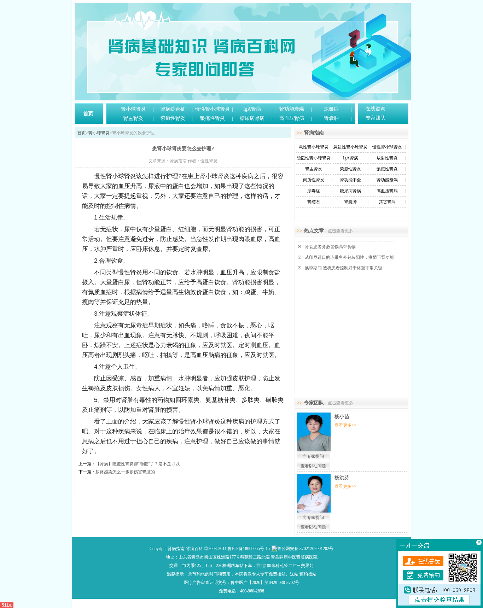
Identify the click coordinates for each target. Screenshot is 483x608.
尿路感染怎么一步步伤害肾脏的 (125, 471)
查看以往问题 (313, 465)
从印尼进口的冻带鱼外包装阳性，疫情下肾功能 (349, 257)
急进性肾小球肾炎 (350, 147)
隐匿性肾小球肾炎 (314, 158)
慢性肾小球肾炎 (212, 109)
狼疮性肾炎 (212, 118)
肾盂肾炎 (133, 118)
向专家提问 (313, 456)
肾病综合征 (173, 109)
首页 (88, 113)
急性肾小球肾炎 (313, 147)
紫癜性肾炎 (173, 118)
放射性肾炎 (387, 158)
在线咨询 (375, 108)
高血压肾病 (291, 118)
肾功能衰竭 (291, 109)
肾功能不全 (350, 179)
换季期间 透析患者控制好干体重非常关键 (343, 267)
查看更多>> (345, 425)
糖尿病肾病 (252, 118)
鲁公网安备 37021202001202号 (305, 548)
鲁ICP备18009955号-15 (249, 548)
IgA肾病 (252, 109)
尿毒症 (331, 109)
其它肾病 (387, 201)
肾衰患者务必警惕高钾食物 (330, 246)
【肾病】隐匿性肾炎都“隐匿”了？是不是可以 (137, 463)
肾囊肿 (331, 118)
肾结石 (313, 201)
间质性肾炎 (313, 179)
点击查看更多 (340, 230)
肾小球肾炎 (133, 109)
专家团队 (375, 118)
